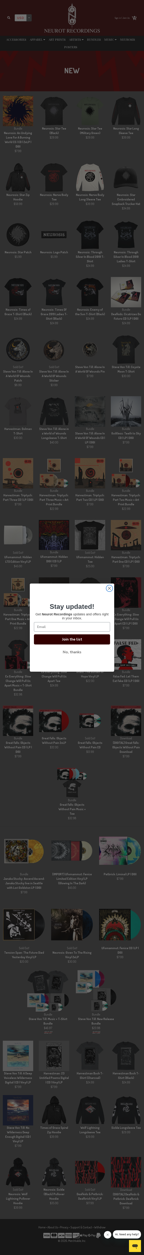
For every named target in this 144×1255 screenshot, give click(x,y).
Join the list (72, 639)
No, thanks (72, 652)
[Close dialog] (109, 588)
